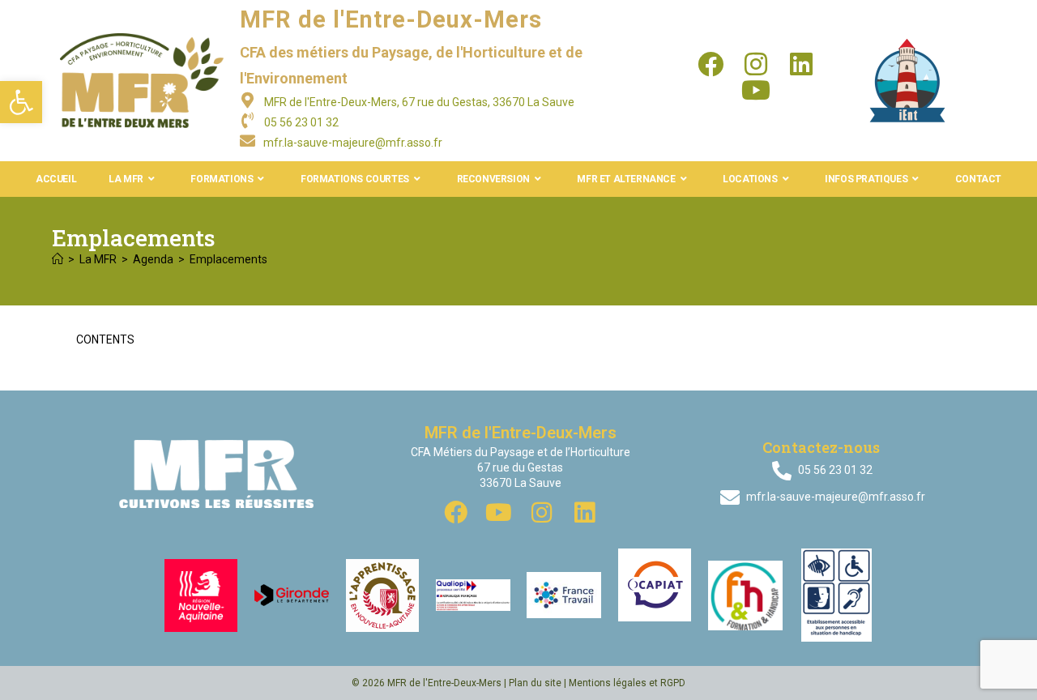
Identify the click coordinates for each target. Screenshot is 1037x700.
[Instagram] (756, 64)
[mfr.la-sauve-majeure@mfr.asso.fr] (247, 140)
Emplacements (228, 259)
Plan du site (535, 683)
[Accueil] (57, 259)
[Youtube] (756, 90)
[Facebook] (710, 64)
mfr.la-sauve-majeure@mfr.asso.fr (352, 142)
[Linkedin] (801, 64)
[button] (21, 102)
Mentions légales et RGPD (627, 683)
